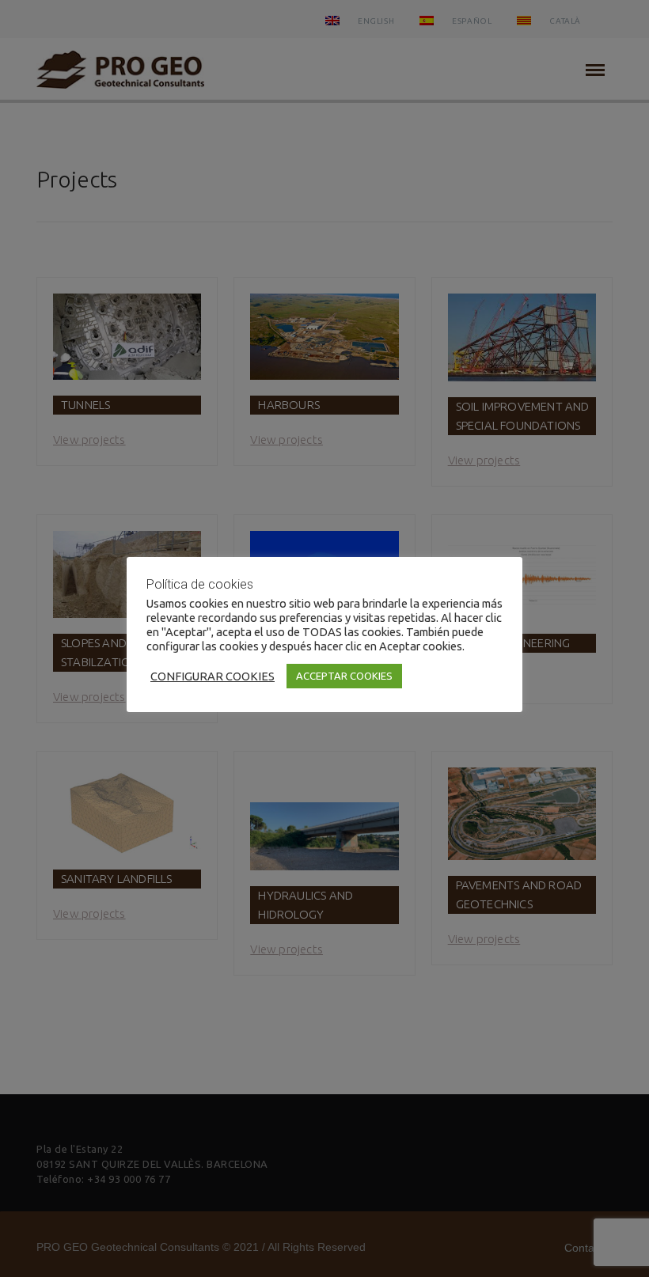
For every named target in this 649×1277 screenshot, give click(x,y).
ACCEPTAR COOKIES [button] (344, 675)
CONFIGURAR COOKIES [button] (212, 676)
